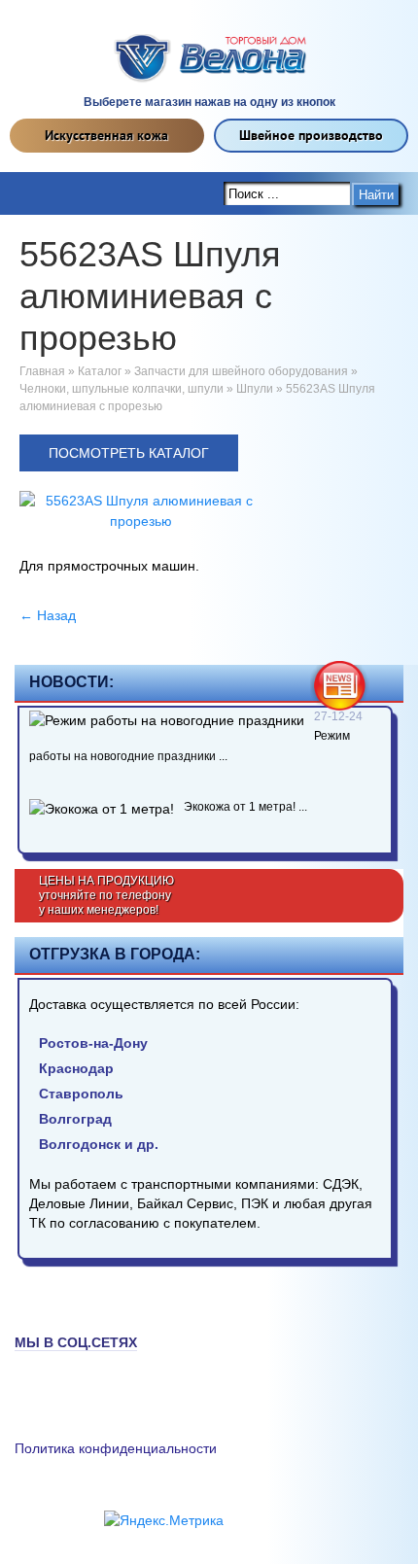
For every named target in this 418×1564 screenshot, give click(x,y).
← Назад (47, 615)
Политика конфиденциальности (116, 1448)
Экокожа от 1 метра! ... (245, 807)
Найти (376, 195)
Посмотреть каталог (129, 453)
